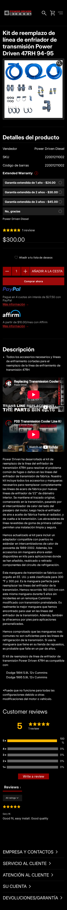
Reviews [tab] (12, 787)
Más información (14, 304)
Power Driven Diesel (16, 219)
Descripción (18, 349)
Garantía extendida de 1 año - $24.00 (30, 182)
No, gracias (12, 211)
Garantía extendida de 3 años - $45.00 (31, 202)
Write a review (33, 776)
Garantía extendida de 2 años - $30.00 (31, 192)
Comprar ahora (33, 281)
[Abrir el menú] (60, 13)
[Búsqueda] (45, 13)
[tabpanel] (33, 817)
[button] (33, 741)
